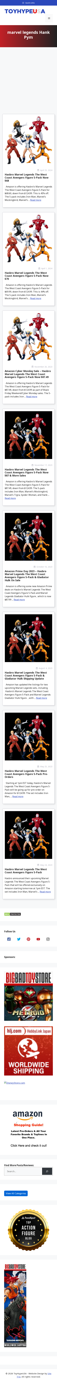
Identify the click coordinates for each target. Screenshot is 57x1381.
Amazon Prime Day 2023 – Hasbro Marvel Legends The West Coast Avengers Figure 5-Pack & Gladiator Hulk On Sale (27, 575)
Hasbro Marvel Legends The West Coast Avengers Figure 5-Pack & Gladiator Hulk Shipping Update (26, 675)
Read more (35, 200)
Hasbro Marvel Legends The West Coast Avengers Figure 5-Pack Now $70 (26, 275)
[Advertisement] (28, 78)
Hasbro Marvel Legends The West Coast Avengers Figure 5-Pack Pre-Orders (26, 774)
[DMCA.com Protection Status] (12, 915)
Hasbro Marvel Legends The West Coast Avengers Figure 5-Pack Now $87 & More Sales (26, 472)
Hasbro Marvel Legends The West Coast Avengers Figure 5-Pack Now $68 (26, 177)
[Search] (47, 1171)
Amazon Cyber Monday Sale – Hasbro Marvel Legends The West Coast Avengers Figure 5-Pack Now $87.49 (28, 374)
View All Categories (16, 1193)
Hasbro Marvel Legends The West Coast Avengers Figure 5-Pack (26, 871)
